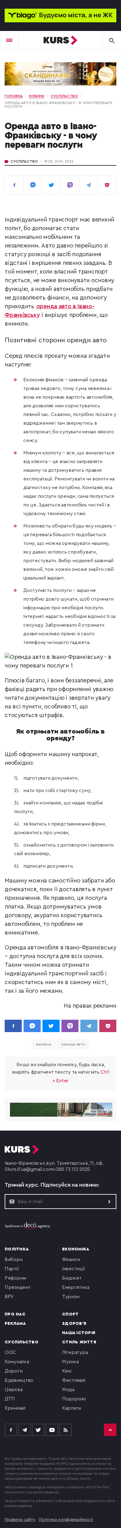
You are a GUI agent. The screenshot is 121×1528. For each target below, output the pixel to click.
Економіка (75, 1249)
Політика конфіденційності (66, 1519)
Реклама (15, 1323)
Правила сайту (20, 1519)
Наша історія (78, 1333)
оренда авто (73, 1044)
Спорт (70, 1314)
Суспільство (24, 161)
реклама (43, 1044)
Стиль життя (79, 1342)
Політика (17, 1249)
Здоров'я (74, 1323)
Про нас (15, 1314)
